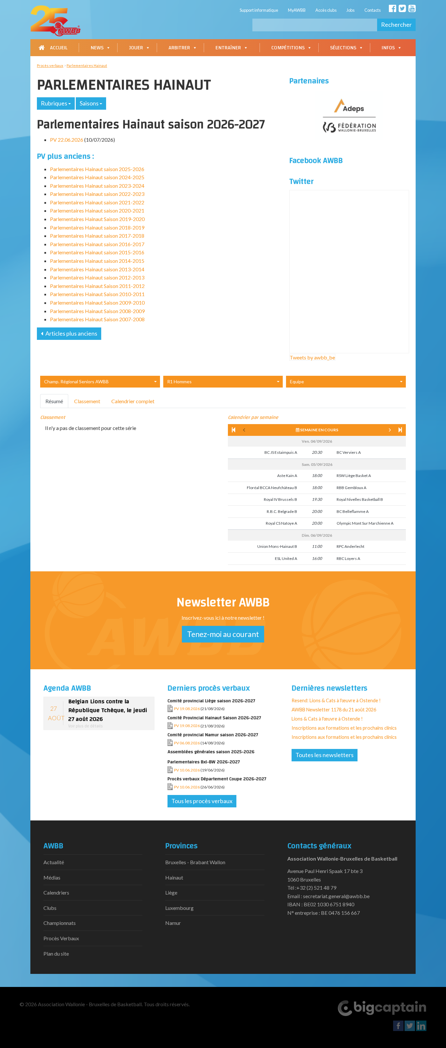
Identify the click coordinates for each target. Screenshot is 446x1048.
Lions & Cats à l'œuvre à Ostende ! (327, 719)
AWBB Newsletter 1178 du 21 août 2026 (334, 709)
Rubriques (54, 103)
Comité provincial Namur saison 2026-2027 (212, 734)
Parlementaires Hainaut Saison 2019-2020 (97, 219)
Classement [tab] (87, 401)
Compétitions (288, 47)
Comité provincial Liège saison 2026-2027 (211, 700)
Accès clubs (326, 10)
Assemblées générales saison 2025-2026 (210, 751)
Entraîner (228, 47)
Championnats (59, 923)
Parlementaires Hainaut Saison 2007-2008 (97, 319)
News (97, 47)
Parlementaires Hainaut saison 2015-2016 (97, 252)
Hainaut (174, 877)
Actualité (53, 862)
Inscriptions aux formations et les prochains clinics (344, 728)
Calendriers (56, 892)
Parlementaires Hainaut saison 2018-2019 (97, 227)
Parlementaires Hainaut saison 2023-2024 (97, 186)
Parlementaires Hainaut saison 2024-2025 (97, 177)
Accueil (58, 47)
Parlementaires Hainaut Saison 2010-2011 (97, 294)
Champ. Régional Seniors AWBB (76, 381)
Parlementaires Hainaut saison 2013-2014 (97, 269)
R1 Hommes (179, 381)
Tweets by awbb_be (312, 357)
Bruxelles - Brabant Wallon (195, 862)
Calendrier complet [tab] (132, 401)
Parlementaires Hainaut (87, 65)
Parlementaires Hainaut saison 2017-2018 (97, 235)
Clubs (49, 908)
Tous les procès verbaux (201, 800)
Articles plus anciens (70, 333)
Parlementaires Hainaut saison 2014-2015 (97, 261)
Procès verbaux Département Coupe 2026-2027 (216, 778)
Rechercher (396, 24)
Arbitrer (179, 47)
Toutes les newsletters (324, 754)
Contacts (372, 10)
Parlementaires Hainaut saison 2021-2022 (97, 202)
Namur (173, 923)
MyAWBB (297, 10)
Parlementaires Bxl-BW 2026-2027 (203, 761)
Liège (171, 892)
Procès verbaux (50, 65)
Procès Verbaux (61, 938)
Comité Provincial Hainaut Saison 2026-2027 (214, 717)
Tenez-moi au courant (223, 634)
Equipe (297, 381)
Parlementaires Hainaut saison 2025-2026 (97, 169)
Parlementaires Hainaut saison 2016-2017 (97, 244)
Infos (388, 47)
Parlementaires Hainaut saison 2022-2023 (97, 194)
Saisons (90, 103)
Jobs (350, 10)
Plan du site (56, 953)
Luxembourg (179, 908)
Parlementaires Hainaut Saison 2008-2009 (97, 311)
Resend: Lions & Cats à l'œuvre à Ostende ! (336, 700)
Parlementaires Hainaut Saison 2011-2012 (97, 286)
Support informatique (259, 10)
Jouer (136, 47)
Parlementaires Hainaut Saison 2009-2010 (97, 302)
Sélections (343, 47)
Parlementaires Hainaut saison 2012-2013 (97, 277)
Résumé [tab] (54, 401)
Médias (51, 877)
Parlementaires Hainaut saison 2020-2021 (97, 210)
